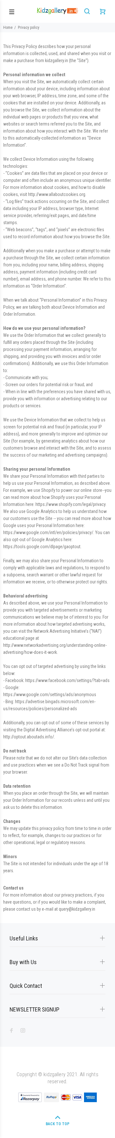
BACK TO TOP (57, 1124)
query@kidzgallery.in (77, 909)
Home (7, 27)
